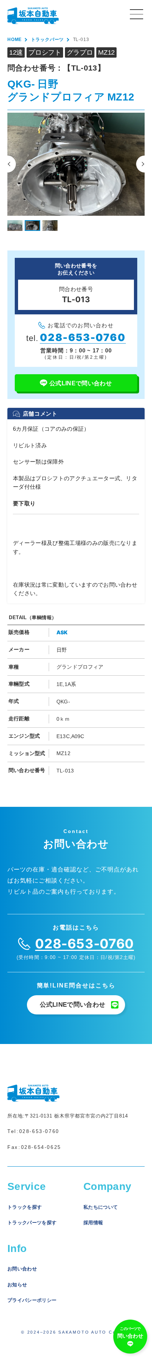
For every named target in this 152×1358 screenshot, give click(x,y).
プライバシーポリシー (31, 1300)
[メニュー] (137, 14)
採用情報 (93, 1222)
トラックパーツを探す (31, 1222)
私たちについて (100, 1207)
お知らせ (17, 1284)
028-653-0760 (39, 1131)
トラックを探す (24, 1207)
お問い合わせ (22, 1269)
